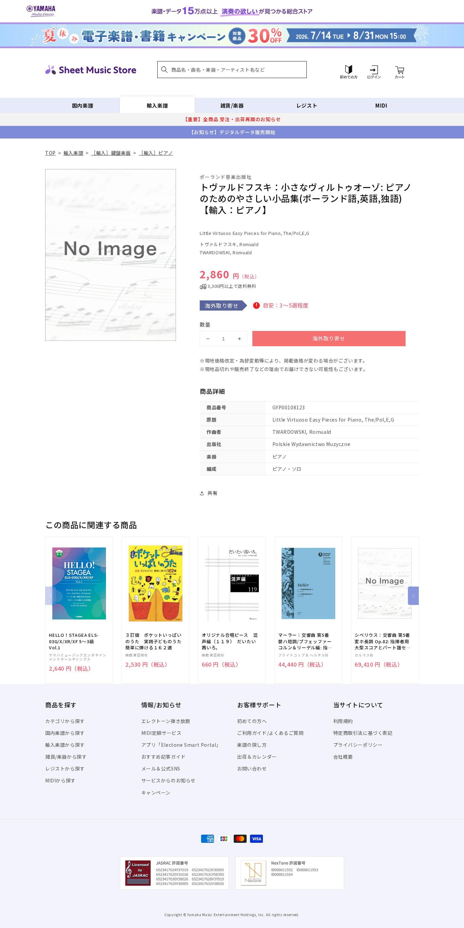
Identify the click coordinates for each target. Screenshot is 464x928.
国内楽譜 (82, 105)
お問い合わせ (252, 768)
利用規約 (343, 721)
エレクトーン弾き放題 (166, 721)
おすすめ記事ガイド (163, 756)
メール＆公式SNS (160, 768)
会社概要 (343, 756)
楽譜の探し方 (252, 744)
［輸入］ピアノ (156, 152)
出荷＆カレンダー (257, 756)
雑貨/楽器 (232, 105)
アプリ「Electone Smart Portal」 (181, 744)
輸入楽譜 (157, 105)
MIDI (381, 105)
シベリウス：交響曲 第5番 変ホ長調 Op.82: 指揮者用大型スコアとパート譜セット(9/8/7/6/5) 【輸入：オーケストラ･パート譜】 (383, 641)
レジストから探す (65, 768)
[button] (232, 69)
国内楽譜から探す (65, 732)
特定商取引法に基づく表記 (363, 732)
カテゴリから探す (65, 721)
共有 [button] (212, 492)
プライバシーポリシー (358, 744)
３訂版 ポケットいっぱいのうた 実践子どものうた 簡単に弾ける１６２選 (155, 641)
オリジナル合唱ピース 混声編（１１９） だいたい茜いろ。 (229, 641)
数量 (205, 324)
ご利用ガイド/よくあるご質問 (270, 732)
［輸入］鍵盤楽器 (111, 152)
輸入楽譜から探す (65, 744)
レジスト (306, 105)
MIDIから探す (60, 780)
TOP (50, 152)
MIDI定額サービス (161, 732)
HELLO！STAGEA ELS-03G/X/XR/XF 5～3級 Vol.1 (74, 641)
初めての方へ (252, 721)
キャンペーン (156, 792)
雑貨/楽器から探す (66, 756)
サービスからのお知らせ (168, 780)
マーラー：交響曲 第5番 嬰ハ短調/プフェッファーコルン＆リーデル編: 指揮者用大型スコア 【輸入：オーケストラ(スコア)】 (305, 641)
